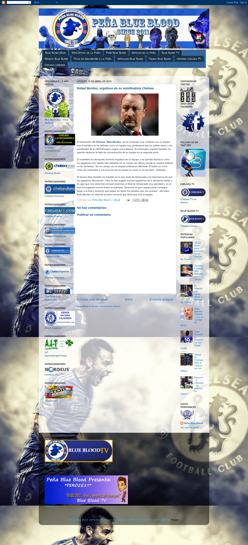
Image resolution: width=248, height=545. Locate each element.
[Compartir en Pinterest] (146, 200)
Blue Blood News (55, 52)
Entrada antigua (161, 299)
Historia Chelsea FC (189, 58)
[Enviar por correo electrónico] (134, 200)
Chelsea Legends (55, 65)
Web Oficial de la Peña (86, 52)
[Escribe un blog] (137, 200)
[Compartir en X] (140, 200)
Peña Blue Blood (193, 423)
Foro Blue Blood (116, 52)
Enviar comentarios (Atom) (106, 306)
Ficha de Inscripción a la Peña (93, 58)
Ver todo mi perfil (190, 427)
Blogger (175, 520)
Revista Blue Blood (56, 58)
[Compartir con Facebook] (143, 200)
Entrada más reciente (92, 299)
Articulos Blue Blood (130, 58)
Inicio (129, 299)
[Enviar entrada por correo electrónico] (127, 200)
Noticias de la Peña (144, 52)
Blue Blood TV (170, 52)
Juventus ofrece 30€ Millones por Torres (198, 272)
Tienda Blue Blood (160, 58)
